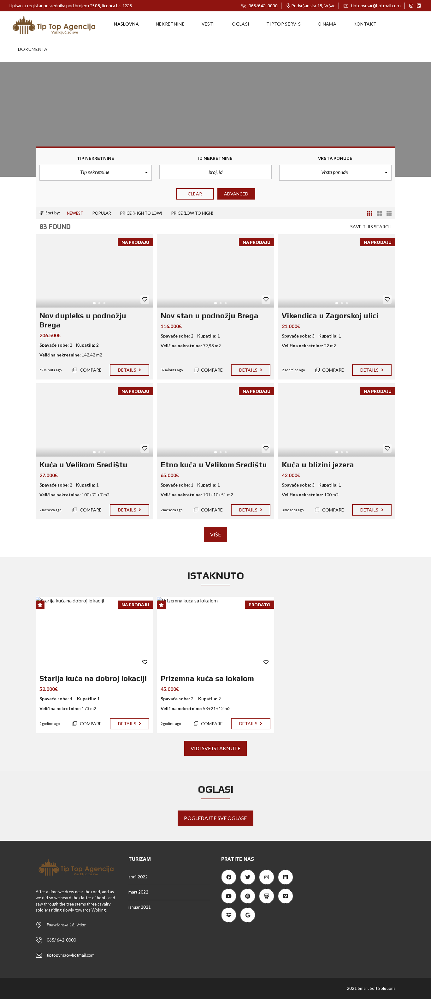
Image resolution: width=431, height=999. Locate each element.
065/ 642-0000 (61, 939)
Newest (75, 213)
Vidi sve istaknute (216, 748)
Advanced (236, 193)
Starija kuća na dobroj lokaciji (93, 678)
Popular (101, 213)
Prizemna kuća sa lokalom (207, 678)
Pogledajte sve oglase (215, 818)
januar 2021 (139, 907)
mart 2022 (138, 891)
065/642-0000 (263, 5)
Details (127, 370)
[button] (95, 173)
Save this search (371, 226)
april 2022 (138, 876)
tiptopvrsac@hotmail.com (375, 5)
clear (195, 193)
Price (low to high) (192, 213)
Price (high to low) (141, 213)
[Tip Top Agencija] (54, 24)
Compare (90, 370)
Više (215, 534)
